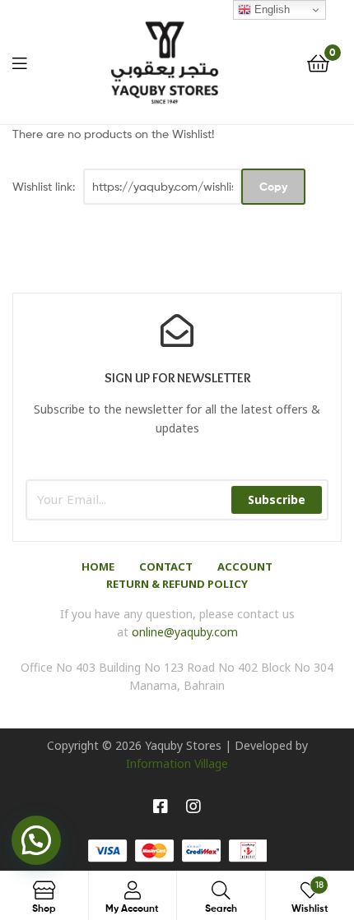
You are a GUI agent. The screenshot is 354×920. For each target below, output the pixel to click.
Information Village (177, 763)
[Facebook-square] (160, 806)
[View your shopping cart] (318, 62)
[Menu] (19, 62)
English (270, 9)
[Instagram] (193, 806)
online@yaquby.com (185, 632)
